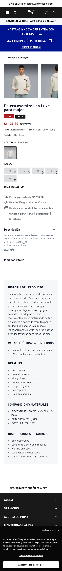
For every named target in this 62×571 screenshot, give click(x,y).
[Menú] (7, 12)
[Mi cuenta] (46, 12)
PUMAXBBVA (38, 40)
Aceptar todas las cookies (31, 564)
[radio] (10, 152)
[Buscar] (15, 12)
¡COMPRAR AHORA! (31, 47)
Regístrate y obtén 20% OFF (28, 488)
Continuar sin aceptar (50, 530)
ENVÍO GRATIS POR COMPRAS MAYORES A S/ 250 (31, 4)
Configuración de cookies (31, 555)
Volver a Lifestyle (18, 57)
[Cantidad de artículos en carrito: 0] (54, 12)
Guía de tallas (11, 187)
